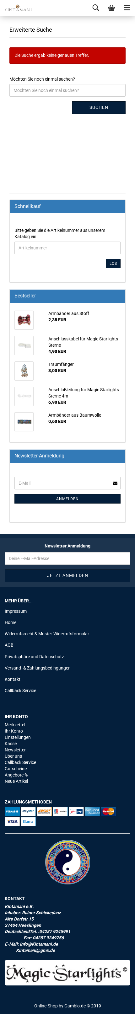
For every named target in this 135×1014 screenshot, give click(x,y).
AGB (9, 645)
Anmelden (67, 499)
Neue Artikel (16, 781)
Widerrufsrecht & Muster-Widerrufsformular (47, 633)
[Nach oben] (117, 1004)
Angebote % (16, 774)
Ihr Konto (14, 731)
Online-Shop (46, 1005)
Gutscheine (16, 768)
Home (10, 622)
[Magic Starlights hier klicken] (67, 972)
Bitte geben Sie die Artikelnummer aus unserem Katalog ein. (59, 233)
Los (113, 263)
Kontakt (12, 679)
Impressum (16, 611)
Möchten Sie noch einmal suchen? (42, 79)
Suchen (98, 107)
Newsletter (15, 749)
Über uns (13, 756)
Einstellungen (18, 737)
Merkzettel (15, 724)
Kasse (11, 743)
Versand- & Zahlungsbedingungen (38, 667)
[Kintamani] (15, 8)
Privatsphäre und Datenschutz (34, 656)
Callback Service (20, 690)
